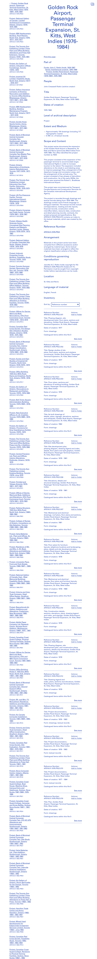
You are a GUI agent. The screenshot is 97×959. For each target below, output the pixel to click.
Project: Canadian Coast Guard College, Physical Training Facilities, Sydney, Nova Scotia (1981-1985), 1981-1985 (20, 642)
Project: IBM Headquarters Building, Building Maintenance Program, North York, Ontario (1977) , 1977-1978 (20, 111)
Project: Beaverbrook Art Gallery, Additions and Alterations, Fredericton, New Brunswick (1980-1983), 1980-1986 (19, 611)
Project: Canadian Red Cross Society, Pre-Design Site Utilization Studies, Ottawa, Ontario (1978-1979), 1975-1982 (19, 331)
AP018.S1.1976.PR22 (52, 232)
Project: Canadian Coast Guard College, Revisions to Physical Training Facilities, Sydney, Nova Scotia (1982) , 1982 (19, 954)
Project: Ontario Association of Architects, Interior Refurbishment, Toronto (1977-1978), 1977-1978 (19, 169)
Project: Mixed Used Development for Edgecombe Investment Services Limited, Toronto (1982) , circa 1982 (19, 926)
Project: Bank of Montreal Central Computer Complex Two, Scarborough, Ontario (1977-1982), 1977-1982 (19, 139)
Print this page (50, 57)
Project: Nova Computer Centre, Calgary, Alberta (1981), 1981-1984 (19, 773)
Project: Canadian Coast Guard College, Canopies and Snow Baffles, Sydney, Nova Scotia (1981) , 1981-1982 (20, 805)
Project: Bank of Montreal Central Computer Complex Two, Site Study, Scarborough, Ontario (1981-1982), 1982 (19, 840)
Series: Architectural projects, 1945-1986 (61, 70)
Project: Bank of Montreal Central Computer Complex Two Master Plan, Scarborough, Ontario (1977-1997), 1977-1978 (20, 154)
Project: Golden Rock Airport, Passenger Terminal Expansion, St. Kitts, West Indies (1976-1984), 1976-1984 (19, 8)
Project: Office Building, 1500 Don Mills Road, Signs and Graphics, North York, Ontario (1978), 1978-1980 (20, 376)
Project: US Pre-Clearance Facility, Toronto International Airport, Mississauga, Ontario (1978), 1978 (19, 199)
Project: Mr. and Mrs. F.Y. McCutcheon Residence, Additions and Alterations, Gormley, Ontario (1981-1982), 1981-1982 (19, 704)
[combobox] (65, 304)
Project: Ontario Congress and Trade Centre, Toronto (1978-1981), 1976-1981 (19, 212)
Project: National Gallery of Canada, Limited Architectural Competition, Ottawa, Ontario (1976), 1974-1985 (20, 23)
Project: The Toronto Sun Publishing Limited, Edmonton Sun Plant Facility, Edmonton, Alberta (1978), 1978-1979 (19, 184)
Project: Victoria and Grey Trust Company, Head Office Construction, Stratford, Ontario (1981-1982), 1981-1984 (19, 732)
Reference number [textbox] (59, 305)
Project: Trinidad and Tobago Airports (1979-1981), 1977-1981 (18, 484)
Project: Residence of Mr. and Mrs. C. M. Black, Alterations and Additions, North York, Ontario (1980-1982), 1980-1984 (19, 551)
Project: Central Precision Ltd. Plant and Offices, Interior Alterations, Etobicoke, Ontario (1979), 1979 (19, 458)
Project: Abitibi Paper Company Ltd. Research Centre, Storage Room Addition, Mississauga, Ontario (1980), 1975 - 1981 (20, 627)
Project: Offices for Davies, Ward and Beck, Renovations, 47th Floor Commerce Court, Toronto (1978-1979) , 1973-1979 (20, 316)
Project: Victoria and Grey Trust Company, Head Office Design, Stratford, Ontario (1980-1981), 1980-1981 (19, 596)
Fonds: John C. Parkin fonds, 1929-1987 (59, 68)
